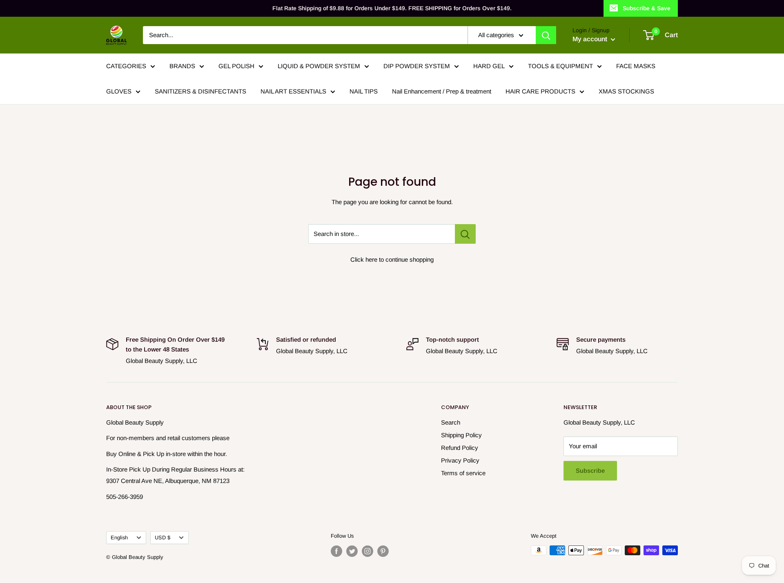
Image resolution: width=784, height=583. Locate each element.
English (119, 537)
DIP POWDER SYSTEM (416, 65)
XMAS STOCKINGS (626, 91)
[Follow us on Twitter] (352, 551)
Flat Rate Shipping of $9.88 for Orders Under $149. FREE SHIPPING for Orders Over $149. (392, 8)
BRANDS (182, 65)
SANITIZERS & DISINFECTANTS (200, 91)
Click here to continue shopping (392, 259)
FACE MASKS (635, 65)
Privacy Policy (460, 460)
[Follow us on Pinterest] (383, 551)
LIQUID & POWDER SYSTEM (319, 65)
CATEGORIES (126, 65)
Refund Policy (459, 447)
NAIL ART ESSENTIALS (293, 91)
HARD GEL (489, 65)
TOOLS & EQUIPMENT (560, 65)
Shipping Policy (461, 435)
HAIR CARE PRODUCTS (540, 91)
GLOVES (118, 91)
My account (590, 39)
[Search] (546, 35)
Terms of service (463, 473)
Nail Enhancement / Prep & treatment (441, 91)
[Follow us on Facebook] (336, 551)
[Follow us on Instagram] (367, 551)
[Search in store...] (465, 234)
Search (450, 422)
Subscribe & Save (646, 8)
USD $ (162, 537)
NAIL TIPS (364, 91)
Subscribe (590, 470)
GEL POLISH (236, 65)
